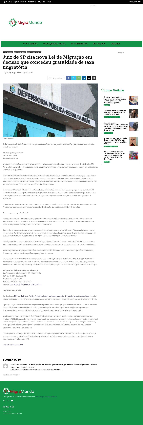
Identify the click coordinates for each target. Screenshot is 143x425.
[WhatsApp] (78, 78)
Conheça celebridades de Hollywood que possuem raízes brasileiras (115, 112)
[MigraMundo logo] (25, 22)
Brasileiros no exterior (111, 117)
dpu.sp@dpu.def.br (16, 284)
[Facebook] (68, 78)
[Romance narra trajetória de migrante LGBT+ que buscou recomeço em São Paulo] (133, 141)
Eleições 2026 (108, 133)
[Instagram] (4, 401)
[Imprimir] (94, 78)
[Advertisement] (93, 22)
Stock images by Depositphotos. (46, 397)
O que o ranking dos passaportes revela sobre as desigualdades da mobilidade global (115, 100)
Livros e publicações (110, 146)
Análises (106, 105)
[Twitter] (73, 78)
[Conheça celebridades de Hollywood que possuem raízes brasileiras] (133, 113)
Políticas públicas (20, 52)
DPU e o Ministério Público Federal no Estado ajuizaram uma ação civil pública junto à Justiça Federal (52, 296)
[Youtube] (12, 401)
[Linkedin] (84, 78)
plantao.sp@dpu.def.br (33, 284)
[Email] (89, 78)
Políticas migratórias (34, 52)
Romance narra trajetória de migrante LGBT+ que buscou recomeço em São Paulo (115, 141)
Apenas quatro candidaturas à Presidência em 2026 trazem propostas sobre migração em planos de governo (116, 126)
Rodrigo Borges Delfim (13, 73)
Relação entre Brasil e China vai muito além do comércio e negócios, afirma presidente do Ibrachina (114, 155)
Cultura (106, 161)
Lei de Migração (8, 52)
